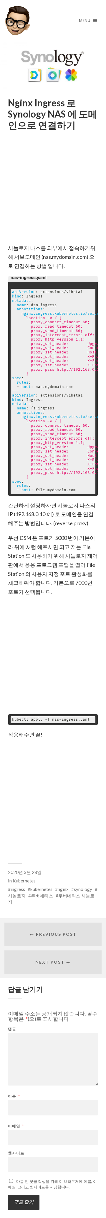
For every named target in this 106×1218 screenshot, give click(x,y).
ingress (18, 889)
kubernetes (41, 889)
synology (83, 889)
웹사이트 (16, 1153)
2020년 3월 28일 (25, 872)
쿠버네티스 (42, 895)
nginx (63, 889)
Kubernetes (24, 880)
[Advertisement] (53, 189)
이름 (14, 1096)
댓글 (12, 1029)
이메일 (16, 1126)
